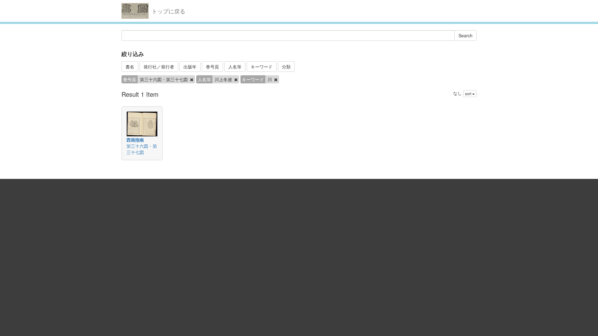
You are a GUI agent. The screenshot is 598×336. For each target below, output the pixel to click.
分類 (286, 66)
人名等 (234, 66)
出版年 (190, 66)
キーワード (262, 66)
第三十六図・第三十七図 (141, 149)
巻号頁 (212, 66)
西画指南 (135, 140)
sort (468, 93)
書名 (130, 66)
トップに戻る (168, 11)
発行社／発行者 (159, 66)
